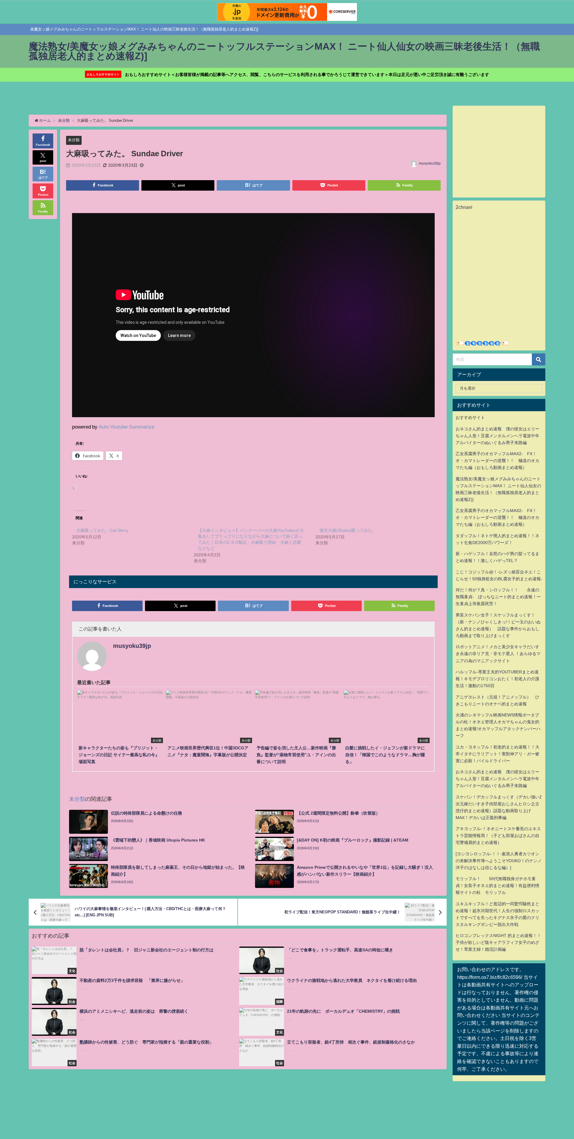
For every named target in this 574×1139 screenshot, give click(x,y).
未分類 (74, 140)
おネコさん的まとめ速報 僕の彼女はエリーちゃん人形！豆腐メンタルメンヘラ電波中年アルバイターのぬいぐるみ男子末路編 (497, 436)
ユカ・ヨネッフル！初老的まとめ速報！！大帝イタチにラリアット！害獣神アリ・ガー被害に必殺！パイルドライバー (497, 754)
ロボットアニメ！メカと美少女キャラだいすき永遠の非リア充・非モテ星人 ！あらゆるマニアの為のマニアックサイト (498, 654)
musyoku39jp (430, 163)
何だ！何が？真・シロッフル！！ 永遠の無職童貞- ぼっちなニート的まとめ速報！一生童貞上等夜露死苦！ (498, 597)
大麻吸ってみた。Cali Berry (102, 530)
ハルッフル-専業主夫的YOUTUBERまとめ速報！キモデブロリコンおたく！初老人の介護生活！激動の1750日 (497, 679)
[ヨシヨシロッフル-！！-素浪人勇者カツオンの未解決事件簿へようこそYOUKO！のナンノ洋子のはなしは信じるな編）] (499, 861)
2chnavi (464, 207)
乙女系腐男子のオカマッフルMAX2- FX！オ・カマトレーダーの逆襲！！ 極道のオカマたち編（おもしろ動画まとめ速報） (497, 461)
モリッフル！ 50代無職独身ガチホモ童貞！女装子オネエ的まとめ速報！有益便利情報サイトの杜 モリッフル (497, 886)
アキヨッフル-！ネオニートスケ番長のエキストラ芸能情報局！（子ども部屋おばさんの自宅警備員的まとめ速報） (498, 836)
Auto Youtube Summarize (126, 426)
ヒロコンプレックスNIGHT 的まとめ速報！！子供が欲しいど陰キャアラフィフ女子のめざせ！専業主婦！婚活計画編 (498, 942)
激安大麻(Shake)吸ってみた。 (348, 530)
